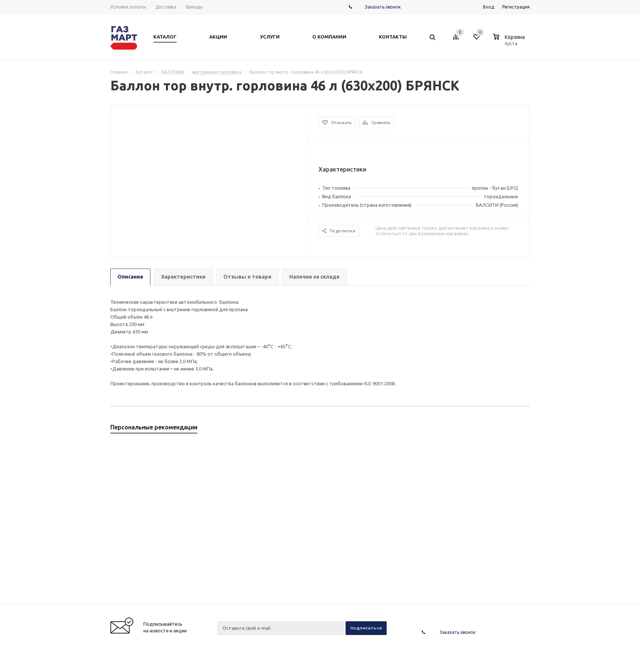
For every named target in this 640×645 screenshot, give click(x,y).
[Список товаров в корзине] (509, 42)
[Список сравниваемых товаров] (457, 39)
